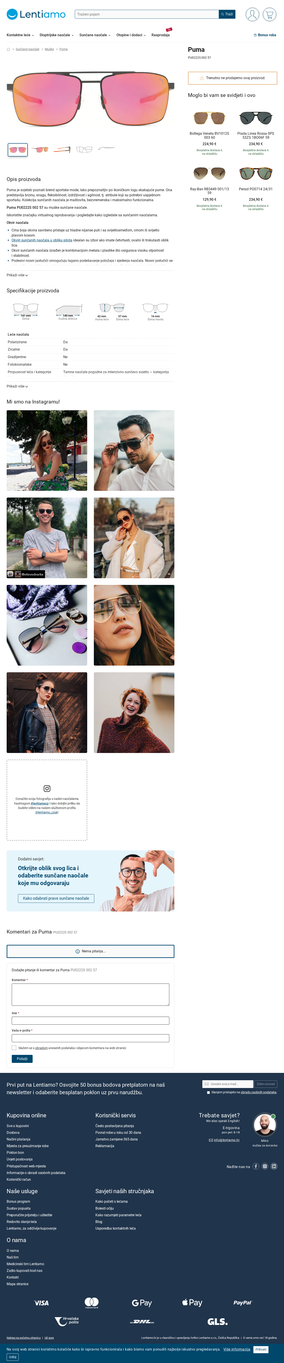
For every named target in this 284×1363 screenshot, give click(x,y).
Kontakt (12, 1277)
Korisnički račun (19, 1179)
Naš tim (12, 1257)
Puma (63, 49)
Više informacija (236, 1349)
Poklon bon (15, 1152)
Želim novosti (266, 1084)
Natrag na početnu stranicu (24, 1337)
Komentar (20, 980)
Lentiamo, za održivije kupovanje (31, 1228)
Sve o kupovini (18, 1126)
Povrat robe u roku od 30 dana (118, 1132)
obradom (41, 1048)
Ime (15, 1013)
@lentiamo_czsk (46, 812)
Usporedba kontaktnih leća (115, 1228)
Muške (49, 49)
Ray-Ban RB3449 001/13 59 (209, 191)
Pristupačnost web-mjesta (26, 1166)
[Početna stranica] (8, 49)
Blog (98, 1222)
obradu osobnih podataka (258, 1092)
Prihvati (261, 1349)
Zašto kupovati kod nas (24, 1271)
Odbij (12, 1357)
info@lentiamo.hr (227, 1140)
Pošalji (22, 1059)
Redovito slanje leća (22, 1222)
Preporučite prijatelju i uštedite (29, 1215)
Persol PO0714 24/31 (256, 189)
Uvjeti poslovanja (20, 1159)
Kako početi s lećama (111, 1201)
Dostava (13, 1132)
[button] (18, 150)
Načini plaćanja (18, 1139)
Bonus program (18, 1201)
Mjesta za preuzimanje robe (28, 1146)
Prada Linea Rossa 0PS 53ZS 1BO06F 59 (255, 135)
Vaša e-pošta (22, 1030)
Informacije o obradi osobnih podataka (36, 1173)
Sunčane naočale (27, 49)
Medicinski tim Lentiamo (25, 1264)
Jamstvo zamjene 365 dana (116, 1139)
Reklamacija (104, 1146)
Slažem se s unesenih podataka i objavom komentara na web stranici (72, 1048)
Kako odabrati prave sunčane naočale (56, 898)
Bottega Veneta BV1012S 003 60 (209, 135)
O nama (13, 1250)
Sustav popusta (19, 1208)
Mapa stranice (17, 1284)
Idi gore (49, 1337)
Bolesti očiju (104, 1208)
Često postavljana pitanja (114, 1126)
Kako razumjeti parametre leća (118, 1215)
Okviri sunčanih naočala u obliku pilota (42, 240)
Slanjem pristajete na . (244, 1092)
